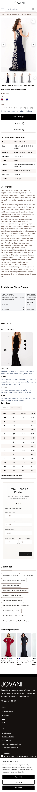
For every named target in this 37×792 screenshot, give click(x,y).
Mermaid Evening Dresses (11, 585)
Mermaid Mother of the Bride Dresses (15, 590)
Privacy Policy (6, 740)
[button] (3, 44)
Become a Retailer (8, 737)
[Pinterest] (8, 701)
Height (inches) (24, 538)
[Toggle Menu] (2, 9)
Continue (25, 554)
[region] (18, 775)
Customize (18, 782)
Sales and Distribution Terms (11, 744)
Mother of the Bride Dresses (12, 595)
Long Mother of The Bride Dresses (14, 580)
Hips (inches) (9, 529)
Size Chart (17, 123)
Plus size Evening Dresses (11, 611)
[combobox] (20, 9)
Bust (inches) (10, 512)
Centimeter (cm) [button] (15, 407)
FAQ (3, 719)
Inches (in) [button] (5, 407)
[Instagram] (15, 701)
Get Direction (4, 307)
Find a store (17, 117)
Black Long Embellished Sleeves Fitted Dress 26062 (24, 662)
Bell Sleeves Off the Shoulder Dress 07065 (7, 662)
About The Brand (7, 711)
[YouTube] (2, 701)
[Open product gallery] (33, 21)
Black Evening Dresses (24, 14)
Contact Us (5, 715)
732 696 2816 (5, 304)
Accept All (18, 777)
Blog (3, 722)
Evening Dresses (11, 14)
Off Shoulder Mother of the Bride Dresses (16, 606)
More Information (5, 309)
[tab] (18, 323)
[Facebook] (5, 701)
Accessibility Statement (10, 748)
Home (3, 14)
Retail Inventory (7, 733)
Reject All (18, 788)
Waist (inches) (10, 521)
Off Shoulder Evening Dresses (12, 601)
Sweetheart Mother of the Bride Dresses (16, 621)
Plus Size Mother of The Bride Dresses (15, 616)
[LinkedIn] (12, 701)
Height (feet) (9, 538)
